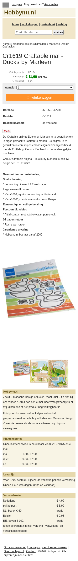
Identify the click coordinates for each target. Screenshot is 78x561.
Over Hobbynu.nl (14, 551)
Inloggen (17, 4)
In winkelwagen (39, 97)
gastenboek (48, 24)
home (15, 24)
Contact (31, 551)
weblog (62, 24)
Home (6, 43)
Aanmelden (51, 4)
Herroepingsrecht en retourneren (47, 547)
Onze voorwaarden (15, 547)
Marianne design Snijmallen (29, 43)
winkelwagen (30, 24)
